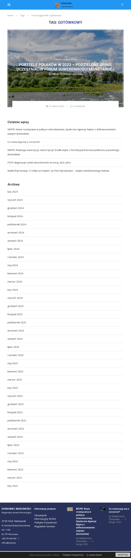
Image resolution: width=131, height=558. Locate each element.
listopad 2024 (15, 216)
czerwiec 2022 (16, 453)
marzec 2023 (15, 379)
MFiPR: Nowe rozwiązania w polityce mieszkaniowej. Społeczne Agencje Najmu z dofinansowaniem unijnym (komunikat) (86, 521)
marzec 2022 (15, 477)
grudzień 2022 (16, 404)
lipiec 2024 (13, 248)
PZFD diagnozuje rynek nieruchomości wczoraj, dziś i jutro (39, 162)
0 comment (79, 106)
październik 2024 (17, 224)
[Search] (122, 4)
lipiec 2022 (13, 444)
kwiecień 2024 (15, 273)
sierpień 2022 (15, 436)
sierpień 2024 (15, 240)
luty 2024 (13, 289)
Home (10, 15)
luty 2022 (13, 485)
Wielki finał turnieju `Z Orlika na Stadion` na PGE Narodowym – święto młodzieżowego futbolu (58, 170)
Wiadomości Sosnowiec (70, 74)
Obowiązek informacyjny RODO (45, 517)
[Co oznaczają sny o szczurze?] (103, 509)
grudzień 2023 (16, 306)
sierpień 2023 (15, 338)
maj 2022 (13, 461)
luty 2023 (13, 387)
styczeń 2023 (15, 395)
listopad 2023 (15, 314)
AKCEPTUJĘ (123, 554)
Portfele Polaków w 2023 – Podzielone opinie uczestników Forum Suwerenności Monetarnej (65, 67)
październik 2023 (17, 322)
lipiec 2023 (13, 346)
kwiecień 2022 (15, 469)
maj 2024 (13, 265)
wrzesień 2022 (16, 428)
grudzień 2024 (16, 208)
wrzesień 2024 (16, 232)
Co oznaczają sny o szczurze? (24, 141)
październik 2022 (17, 420)
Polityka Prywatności (45, 522)
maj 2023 (13, 363)
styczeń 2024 (15, 297)
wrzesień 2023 (16, 330)
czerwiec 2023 (16, 355)
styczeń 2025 (15, 199)
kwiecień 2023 (15, 371)
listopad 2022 (15, 412)
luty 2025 (13, 191)
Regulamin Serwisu (44, 526)
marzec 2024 (15, 281)
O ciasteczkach (94, 554)
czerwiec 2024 (16, 257)
